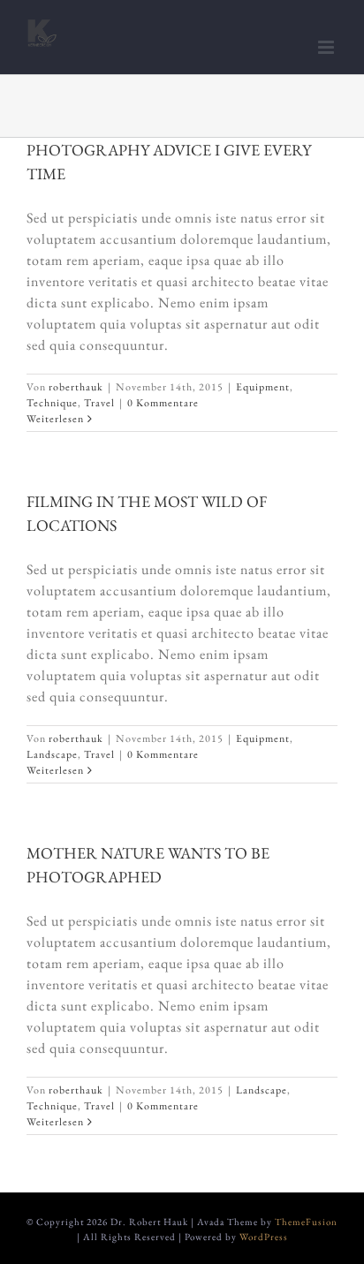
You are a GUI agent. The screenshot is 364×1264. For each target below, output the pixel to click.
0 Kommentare (163, 403)
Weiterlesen (55, 419)
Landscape (52, 754)
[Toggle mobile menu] (327, 47)
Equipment (263, 387)
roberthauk (76, 387)
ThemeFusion (306, 1221)
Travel (99, 403)
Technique (52, 403)
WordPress (263, 1236)
